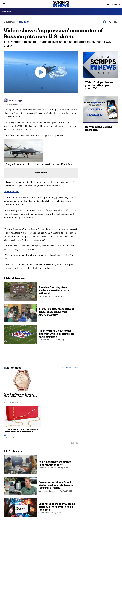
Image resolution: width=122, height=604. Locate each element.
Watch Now (112, 4)
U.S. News (9, 22)
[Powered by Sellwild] (74, 443)
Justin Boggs (17, 100)
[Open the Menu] (3, 4)
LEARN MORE (11, 191)
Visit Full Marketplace (70, 367)
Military (24, 22)
